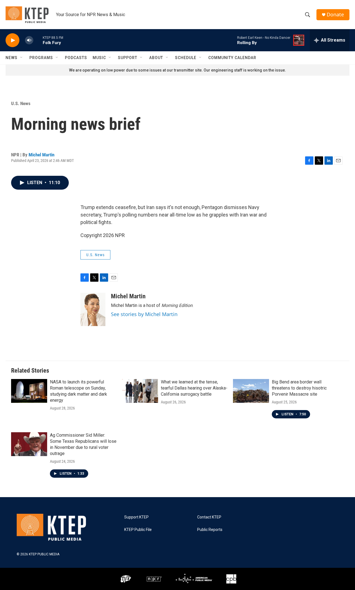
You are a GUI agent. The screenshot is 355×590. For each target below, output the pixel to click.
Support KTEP (136, 517)
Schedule (185, 57)
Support (127, 57)
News (11, 57)
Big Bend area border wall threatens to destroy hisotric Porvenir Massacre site (299, 388)
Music (99, 57)
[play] (12, 40)
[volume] (29, 40)
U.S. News (21, 103)
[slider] (38, 40)
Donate (335, 14)
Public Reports (209, 530)
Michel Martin (41, 154)
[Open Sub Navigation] (21, 57)
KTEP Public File (138, 530)
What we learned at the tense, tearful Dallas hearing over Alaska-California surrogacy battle (194, 388)
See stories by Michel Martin (144, 314)
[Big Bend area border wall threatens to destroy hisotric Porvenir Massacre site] (251, 391)
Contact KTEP (209, 517)
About (156, 57)
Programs (41, 57)
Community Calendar (232, 57)
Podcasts (76, 57)
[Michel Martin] (92, 309)
